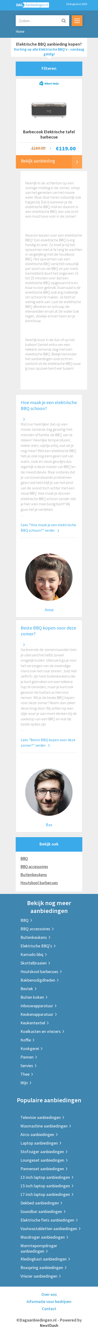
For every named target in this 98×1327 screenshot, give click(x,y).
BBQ (24, 858)
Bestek (26, 988)
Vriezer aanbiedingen (38, 1276)
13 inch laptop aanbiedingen (45, 1177)
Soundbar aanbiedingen (41, 1211)
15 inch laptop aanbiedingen (45, 1186)
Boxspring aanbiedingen (41, 1267)
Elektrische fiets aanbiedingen (47, 1220)
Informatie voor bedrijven (49, 1301)
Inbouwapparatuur (36, 1005)
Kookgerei (29, 1048)
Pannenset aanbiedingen (42, 1168)
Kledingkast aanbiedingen (43, 1259)
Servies (26, 1065)
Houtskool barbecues (39, 882)
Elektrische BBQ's (36, 946)
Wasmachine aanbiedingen (44, 1126)
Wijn (24, 1082)
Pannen (27, 1057)
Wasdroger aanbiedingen (42, 1237)
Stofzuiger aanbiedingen (42, 1151)
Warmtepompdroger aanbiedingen (38, 1248)
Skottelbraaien (33, 963)
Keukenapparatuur (36, 1014)
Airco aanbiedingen (37, 1134)
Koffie (25, 1040)
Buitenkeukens (33, 874)
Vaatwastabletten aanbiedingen (48, 1228)
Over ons (49, 1294)
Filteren (49, 68)
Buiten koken (32, 997)
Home (20, 31)
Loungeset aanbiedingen (42, 1160)
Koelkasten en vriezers (40, 1031)
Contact (49, 1308)
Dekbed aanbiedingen (39, 1203)
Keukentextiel (32, 1023)
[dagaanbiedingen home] (30, 6)
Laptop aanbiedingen (39, 1143)
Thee (24, 1074)
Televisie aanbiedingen (40, 1117)
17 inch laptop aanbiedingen (45, 1194)
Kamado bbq (31, 954)
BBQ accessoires (34, 866)
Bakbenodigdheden (37, 980)
